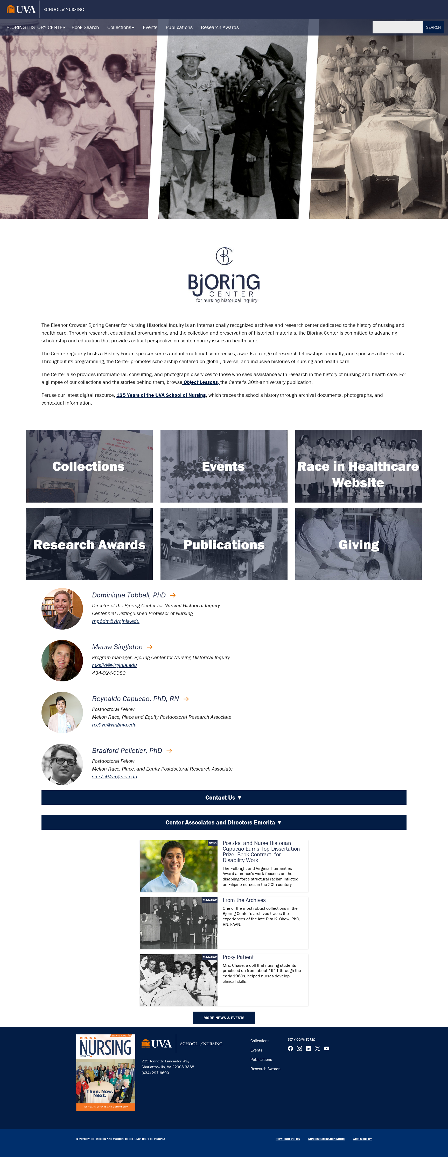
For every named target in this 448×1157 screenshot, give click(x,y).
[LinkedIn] (308, 1048)
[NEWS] (179, 865)
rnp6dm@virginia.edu (115, 621)
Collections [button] (119, 27)
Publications (179, 27)
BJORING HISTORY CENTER (36, 27)
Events (150, 27)
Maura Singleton (118, 646)
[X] (317, 1048)
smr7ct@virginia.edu (114, 776)
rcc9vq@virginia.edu (114, 724)
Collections (259, 1040)
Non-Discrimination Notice (326, 1139)
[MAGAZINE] (179, 922)
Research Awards (220, 27)
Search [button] (433, 27)
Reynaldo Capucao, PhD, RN (136, 698)
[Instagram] (299, 1048)
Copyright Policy (288, 1139)
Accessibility (362, 1139)
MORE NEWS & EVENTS (224, 1017)
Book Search (85, 27)
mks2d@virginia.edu (114, 665)
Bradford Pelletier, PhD (128, 750)
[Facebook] (290, 1048)
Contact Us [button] (224, 797)
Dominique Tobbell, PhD (129, 594)
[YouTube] (326, 1048)
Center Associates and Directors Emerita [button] (224, 822)
